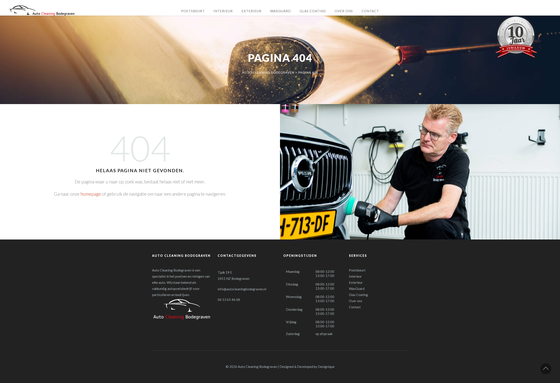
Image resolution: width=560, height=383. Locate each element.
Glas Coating (358, 295)
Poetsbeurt (357, 270)
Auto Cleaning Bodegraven (257, 367)
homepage (90, 194)
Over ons (355, 301)
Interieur (355, 276)
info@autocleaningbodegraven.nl (242, 289)
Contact (355, 307)
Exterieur (356, 282)
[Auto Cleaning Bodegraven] (41, 10)
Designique (326, 367)
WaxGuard (356, 289)
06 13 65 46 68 (229, 299)
